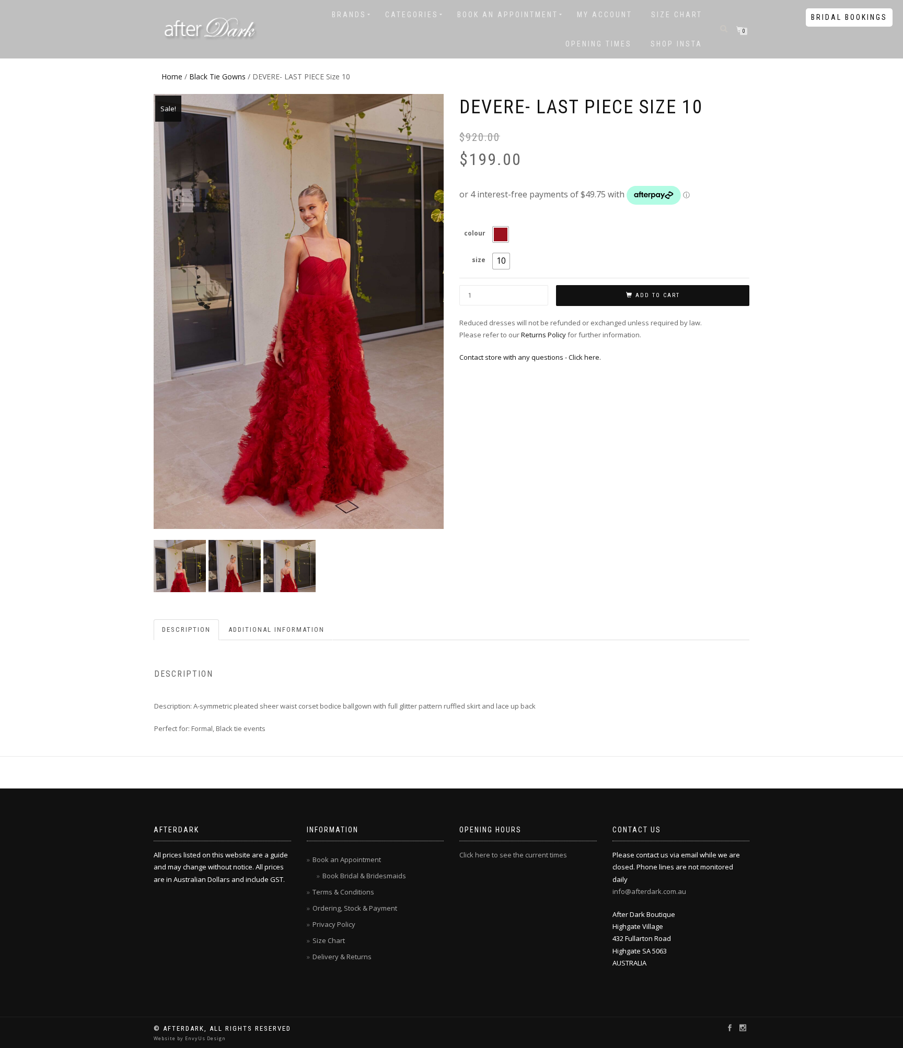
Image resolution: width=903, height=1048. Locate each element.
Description (186, 629)
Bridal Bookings (849, 17)
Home (171, 76)
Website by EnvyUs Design (190, 1038)
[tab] (187, 630)
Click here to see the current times (513, 854)
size (478, 259)
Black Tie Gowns (217, 76)
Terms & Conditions (343, 892)
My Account (604, 14)
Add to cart (657, 295)
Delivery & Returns (342, 956)
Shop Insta (676, 44)
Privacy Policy (333, 924)
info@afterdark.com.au (649, 891)
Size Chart (676, 14)
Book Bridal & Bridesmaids (364, 875)
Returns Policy (543, 334)
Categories (411, 14)
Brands (349, 14)
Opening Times (598, 44)
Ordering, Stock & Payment (354, 908)
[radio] (500, 234)
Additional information (276, 629)
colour (474, 233)
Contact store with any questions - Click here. (530, 357)
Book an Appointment (507, 14)
